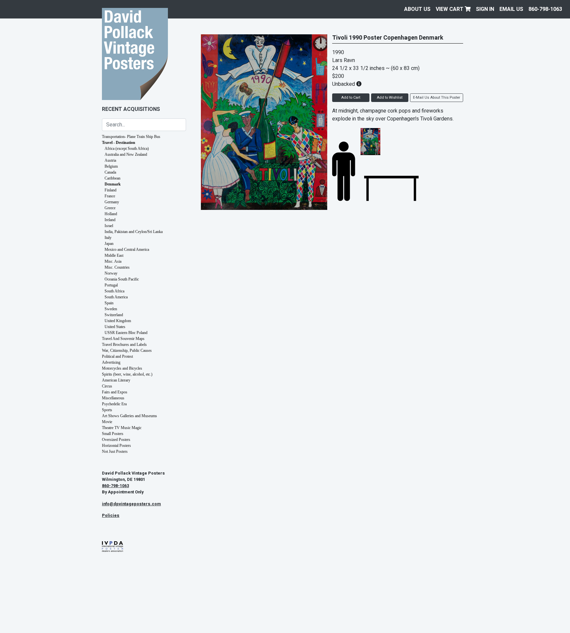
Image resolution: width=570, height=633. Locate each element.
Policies (110, 515)
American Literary (116, 380)
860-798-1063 (545, 9)
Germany (112, 202)
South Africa (114, 291)
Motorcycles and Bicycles (122, 368)
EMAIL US (511, 9)
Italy (108, 237)
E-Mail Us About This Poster (436, 97)
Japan (109, 243)
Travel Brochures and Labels (124, 344)
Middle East (114, 255)
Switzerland (114, 315)
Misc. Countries (117, 267)
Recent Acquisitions (131, 109)
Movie (107, 421)
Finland (110, 190)
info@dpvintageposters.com (131, 504)
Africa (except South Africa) (127, 148)
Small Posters (112, 433)
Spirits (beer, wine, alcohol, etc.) (127, 374)
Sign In (485, 9)
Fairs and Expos (114, 392)
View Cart (450, 9)
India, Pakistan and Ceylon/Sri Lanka (134, 231)
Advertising (111, 362)
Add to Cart (350, 97)
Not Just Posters (115, 451)
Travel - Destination (118, 142)
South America (116, 297)
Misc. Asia (113, 261)
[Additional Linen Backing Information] (359, 84)
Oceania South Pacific (122, 279)
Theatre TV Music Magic (122, 427)
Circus (107, 386)
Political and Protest (117, 356)
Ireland (110, 219)
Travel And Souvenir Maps (123, 338)
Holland (111, 214)
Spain (109, 303)
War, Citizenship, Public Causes (127, 350)
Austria (110, 160)
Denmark (113, 184)
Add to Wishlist (389, 97)
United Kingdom (118, 320)
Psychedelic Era (114, 404)
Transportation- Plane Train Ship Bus (131, 136)
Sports (107, 410)
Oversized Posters (116, 439)
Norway (111, 273)
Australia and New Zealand (126, 154)
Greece (110, 208)
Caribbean (112, 178)
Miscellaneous (113, 398)
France (110, 196)
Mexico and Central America (127, 249)
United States (115, 326)
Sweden (111, 309)
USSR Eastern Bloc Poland (126, 332)
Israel (109, 225)
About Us (417, 9)
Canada (110, 172)
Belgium (111, 166)
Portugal (111, 285)
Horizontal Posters (116, 445)
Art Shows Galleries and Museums (129, 416)
